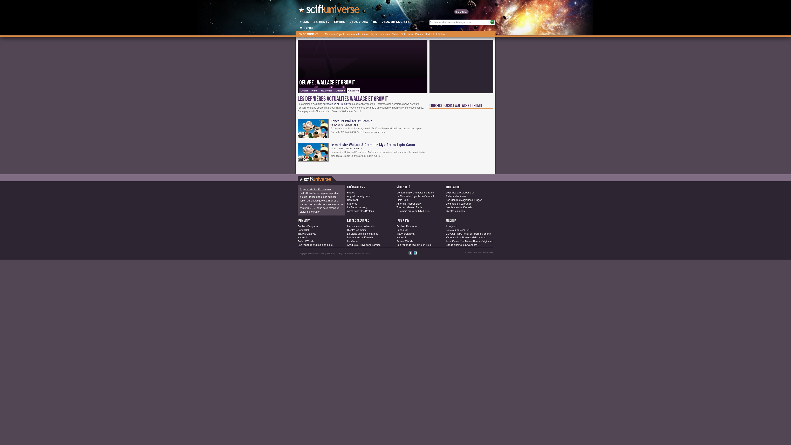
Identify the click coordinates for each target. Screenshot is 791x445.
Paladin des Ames (456, 196)
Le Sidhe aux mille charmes (362, 233)
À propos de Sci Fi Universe (315, 189)
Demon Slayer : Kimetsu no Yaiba (379, 34)
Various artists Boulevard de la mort (466, 237)
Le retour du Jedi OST (458, 230)
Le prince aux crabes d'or (460, 192)
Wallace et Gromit (337, 103)
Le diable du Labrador (458, 203)
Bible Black (406, 34)
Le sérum (352, 241)
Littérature (453, 187)
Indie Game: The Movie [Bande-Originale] (469, 241)
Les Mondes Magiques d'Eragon (464, 199)
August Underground (359, 196)
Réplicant (352, 199)
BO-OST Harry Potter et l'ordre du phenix (468, 233)
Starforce (352, 203)
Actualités (353, 90)
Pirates (419, 34)
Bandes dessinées (358, 221)
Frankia (440, 34)
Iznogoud (451, 226)
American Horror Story (409, 203)
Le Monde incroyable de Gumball (340, 34)
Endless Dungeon (308, 226)
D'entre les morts (455, 211)
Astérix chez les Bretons (360, 211)
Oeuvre (304, 90)
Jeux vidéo (304, 221)
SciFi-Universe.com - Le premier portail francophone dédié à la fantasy (330, 10)
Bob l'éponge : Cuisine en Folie (315, 244)
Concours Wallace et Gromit (351, 120)
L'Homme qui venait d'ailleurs (413, 211)
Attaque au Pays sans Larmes (363, 244)
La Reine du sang (357, 207)
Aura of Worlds (306, 241)
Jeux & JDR (403, 221)
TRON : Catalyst (307, 233)
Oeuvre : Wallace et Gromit (327, 82)
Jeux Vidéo (326, 90)
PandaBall (303, 230)
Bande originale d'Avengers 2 (462, 244)
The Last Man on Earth (409, 207)
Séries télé (403, 187)
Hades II (429, 34)
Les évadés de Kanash (459, 207)
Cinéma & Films (356, 187)
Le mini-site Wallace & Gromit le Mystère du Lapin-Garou (373, 144)
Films (314, 90)
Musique (340, 90)
